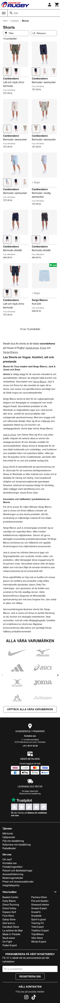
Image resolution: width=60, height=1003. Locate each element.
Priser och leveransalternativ (18, 881)
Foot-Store (8, 915)
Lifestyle (15, 20)
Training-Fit (37, 923)
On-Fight (7, 941)
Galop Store (9, 919)
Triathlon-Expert (40, 930)
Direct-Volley (9, 908)
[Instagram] (26, 998)
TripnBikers (37, 934)
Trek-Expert (37, 926)
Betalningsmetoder (12, 878)
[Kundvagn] (56, 4)
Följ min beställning (13, 841)
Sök (16, 13)
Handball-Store (10, 926)
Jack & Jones (9, 434)
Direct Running (10, 904)
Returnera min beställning (16, 844)
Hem (5, 20)
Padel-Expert (9, 945)
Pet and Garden (39, 901)
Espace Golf (9, 912)
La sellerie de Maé (12, 930)
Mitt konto (7, 833)
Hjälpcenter (8, 837)
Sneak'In (36, 912)
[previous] (2, 675)
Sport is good (38, 919)
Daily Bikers (9, 901)
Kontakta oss (30, 736)
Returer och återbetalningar (17, 870)
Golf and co (8, 923)
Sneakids (36, 915)
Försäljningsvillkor (12, 866)
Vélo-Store (37, 938)
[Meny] (3, 13)
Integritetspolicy (11, 885)
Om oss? (7, 859)
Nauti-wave (8, 938)
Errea (43, 348)
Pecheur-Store (39, 897)
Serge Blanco (40, 300)
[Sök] (11, 13)
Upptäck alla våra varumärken (30, 709)
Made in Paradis (11, 934)
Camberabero (11, 78)
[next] (58, 675)
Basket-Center (10, 897)
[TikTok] (33, 998)
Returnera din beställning (30, 793)
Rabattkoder (9, 848)
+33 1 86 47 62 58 (30, 745)
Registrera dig (30, 976)
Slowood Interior (40, 904)
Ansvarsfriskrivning (12, 874)
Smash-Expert (39, 908)
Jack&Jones (32, 348)
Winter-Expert (38, 941)
